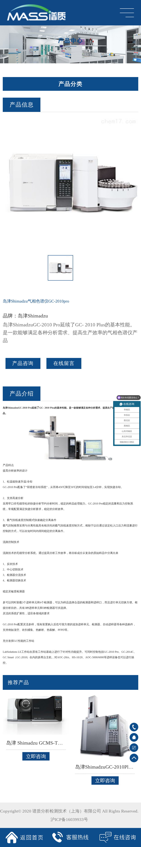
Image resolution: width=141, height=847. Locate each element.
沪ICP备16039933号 (70, 819)
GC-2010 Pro (25, 408)
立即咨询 (36, 756)
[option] (70, 183)
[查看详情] (36, 714)
